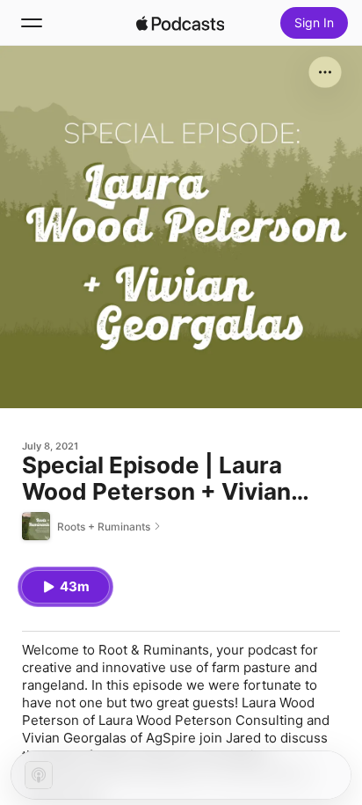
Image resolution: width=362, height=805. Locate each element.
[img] (180, 23)
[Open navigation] (31, 23)
